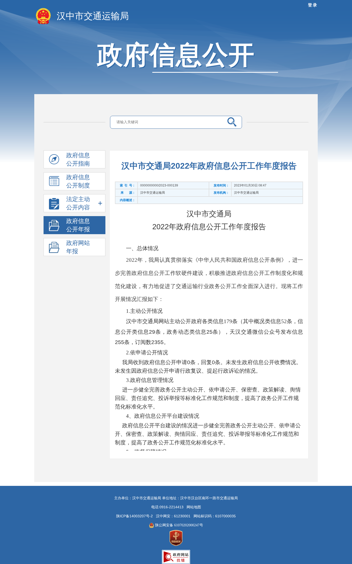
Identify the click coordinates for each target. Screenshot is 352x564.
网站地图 (194, 507)
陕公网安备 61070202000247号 (178, 525)
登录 (313, 5)
